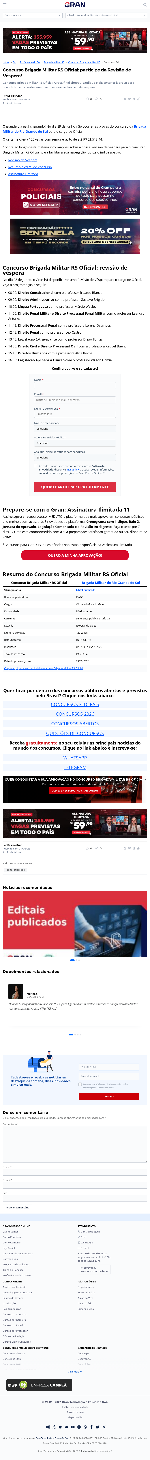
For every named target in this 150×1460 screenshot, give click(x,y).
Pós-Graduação (12, 1309)
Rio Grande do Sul (30, 62)
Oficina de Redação (14, 1336)
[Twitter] (98, 1427)
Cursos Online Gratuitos (17, 1341)
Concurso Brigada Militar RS (84, 62)
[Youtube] (73, 1427)
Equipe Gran (14, 95)
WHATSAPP (75, 758)
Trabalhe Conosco (13, 1270)
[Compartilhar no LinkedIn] (134, 99)
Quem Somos (10, 1231)
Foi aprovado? (94, 1269)
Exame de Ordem (13, 1298)
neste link (73, 469)
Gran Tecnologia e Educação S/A (52, 1438)
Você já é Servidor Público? (49, 437)
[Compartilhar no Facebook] (124, 99)
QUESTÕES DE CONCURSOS (75, 733)
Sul (14, 62)
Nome (38, 380)
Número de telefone (47, 408)
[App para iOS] (60, 1427)
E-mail (39, 394)
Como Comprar (12, 1242)
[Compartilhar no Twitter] (129, 99)
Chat (83, 1237)
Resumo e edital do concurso (30, 167)
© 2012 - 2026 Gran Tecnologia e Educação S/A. (75, 1402)
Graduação (9, 1303)
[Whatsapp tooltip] (85, 1427)
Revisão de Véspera (22, 160)
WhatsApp (86, 1242)
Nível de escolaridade (47, 423)
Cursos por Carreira (14, 1320)
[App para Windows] (48, 1427)
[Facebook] (91, 1427)
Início (6, 62)
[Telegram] (104, 1427)
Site (5, 1193)
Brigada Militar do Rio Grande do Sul (111, 582)
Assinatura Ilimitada (23, 174)
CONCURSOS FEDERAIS (75, 704)
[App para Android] (66, 1427)
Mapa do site (75, 1417)
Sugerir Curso (86, 1309)
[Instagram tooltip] (79, 1427)
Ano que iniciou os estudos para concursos (59, 452)
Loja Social (9, 1248)
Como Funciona (12, 1237)
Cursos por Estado (13, 1325)
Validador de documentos (18, 1253)
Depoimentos (86, 1287)
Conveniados (10, 1259)
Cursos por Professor (15, 1330)
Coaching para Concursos (18, 1292)
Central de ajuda (90, 1231)
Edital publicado (86, 590)
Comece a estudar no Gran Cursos (75, 790)
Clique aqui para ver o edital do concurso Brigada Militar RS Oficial (43, 668)
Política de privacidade (75, 1407)
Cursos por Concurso (15, 1314)
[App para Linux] (54, 1427)
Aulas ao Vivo (85, 1298)
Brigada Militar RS (54, 62)
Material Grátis (86, 1292)
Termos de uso (75, 1412)
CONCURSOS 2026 (75, 714)
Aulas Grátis (85, 1303)
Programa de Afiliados (16, 1264)
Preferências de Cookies (17, 1275)
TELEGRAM (75, 767)
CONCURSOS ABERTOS (75, 723)
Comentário (10, 1124)
